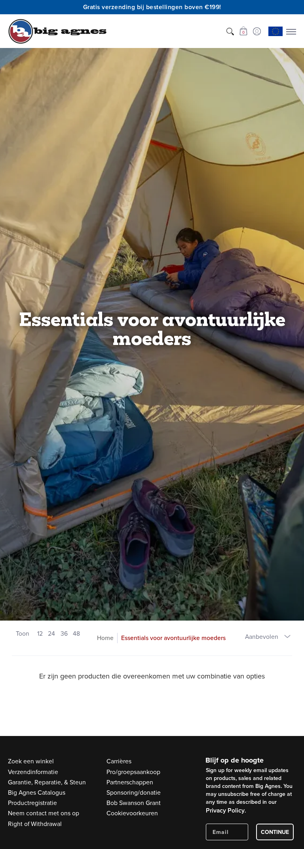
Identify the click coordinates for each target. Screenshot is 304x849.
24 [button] (51, 633)
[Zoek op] (230, 31)
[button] (243, 31)
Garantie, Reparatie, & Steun (47, 782)
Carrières (118, 761)
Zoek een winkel (31, 761)
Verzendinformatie (33, 771)
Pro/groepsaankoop (133, 771)
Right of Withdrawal (35, 823)
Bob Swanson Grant (133, 802)
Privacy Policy (225, 810)
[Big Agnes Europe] (57, 31)
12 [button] (40, 633)
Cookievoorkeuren (132, 813)
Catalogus (36, 792)
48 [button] (76, 633)
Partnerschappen (129, 782)
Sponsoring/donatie (133, 792)
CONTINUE (275, 832)
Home (105, 637)
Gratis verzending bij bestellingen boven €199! (152, 6)
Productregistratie (32, 802)
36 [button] (64, 633)
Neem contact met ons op (43, 813)
